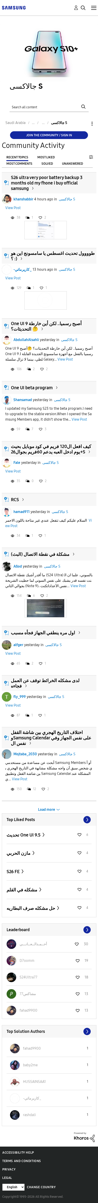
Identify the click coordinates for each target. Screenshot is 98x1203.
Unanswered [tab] (72, 164)
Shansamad (22, 400)
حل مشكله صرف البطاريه (31, 908)
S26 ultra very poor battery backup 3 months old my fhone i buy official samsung (47, 183)
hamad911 (21, 512)
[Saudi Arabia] (14, 7)
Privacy (8, 1169)
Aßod (17, 566)
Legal (7, 1178)
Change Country (41, 1187)
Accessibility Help (18, 1153)
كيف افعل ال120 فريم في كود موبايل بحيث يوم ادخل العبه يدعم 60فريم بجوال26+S (51, 449)
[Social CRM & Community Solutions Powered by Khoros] (84, 1137)
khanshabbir (23, 199)
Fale (16, 462)
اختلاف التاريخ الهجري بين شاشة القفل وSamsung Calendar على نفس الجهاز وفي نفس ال (51, 738)
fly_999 (19, 697)
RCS (15, 499)
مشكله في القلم (22, 889)
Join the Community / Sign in (49, 135)
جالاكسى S (67, 199)
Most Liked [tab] (46, 157)
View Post (13, 208)
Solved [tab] (47, 164)
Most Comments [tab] (19, 164)
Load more (46, 809)
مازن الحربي (19, 853)
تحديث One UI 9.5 (24, 835)
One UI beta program (32, 387)
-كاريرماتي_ (22, 269)
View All (49, 820)
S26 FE (14, 871)
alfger (18, 645)
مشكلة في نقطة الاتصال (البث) (40, 554)
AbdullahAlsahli (26, 340)
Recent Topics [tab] (17, 157)
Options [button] (84, 123)
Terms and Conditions (21, 1161)
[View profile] (6, 199)
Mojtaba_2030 (25, 754)
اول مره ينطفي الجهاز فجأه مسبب (43, 632)
